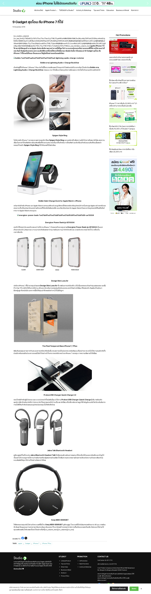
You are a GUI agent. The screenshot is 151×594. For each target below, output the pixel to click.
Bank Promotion (84, 564)
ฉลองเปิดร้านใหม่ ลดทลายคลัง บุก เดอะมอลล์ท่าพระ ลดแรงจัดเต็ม (121, 58)
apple (20, 543)
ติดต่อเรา (63, 573)
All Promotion (83, 561)
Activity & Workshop (85, 567)
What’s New (64, 567)
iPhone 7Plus (46, 543)
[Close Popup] (141, 588)
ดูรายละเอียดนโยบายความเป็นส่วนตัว (20, 590)
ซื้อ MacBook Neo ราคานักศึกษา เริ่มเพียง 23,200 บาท (121, 150)
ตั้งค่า (61, 590)
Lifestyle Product (66, 561)
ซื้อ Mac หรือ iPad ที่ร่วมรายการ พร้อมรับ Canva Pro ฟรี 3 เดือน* (122, 81)
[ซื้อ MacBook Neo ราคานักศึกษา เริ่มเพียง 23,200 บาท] (123, 139)
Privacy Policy (65, 576)
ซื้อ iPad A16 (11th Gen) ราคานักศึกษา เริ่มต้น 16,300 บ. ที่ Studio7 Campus (122, 127)
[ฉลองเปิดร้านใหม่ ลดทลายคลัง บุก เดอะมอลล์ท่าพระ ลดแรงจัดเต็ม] (123, 47)
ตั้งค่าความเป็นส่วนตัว (119, 588)
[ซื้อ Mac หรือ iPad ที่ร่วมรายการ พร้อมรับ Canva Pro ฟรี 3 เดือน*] (123, 70)
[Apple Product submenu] (56, 10)
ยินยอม (134, 588)
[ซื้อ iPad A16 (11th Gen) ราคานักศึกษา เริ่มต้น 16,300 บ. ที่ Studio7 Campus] (123, 116)
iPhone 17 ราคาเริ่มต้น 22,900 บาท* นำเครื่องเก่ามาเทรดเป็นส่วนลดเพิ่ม (123, 104)
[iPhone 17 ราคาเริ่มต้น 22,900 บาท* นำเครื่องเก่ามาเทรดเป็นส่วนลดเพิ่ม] (123, 93)
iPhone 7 (36, 543)
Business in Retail (66, 570)
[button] (75, 3)
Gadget (27, 543)
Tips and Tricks (65, 564)
